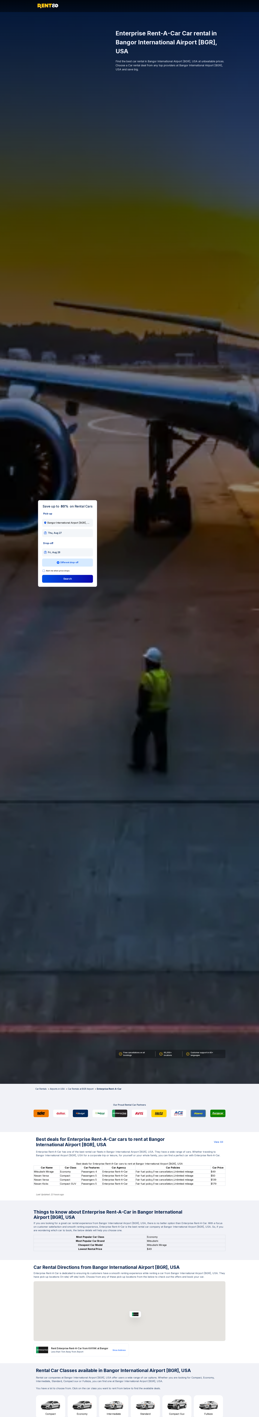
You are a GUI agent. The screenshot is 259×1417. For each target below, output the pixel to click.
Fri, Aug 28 (54, 552)
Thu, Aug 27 (55, 533)
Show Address (119, 1350)
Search (67, 578)
